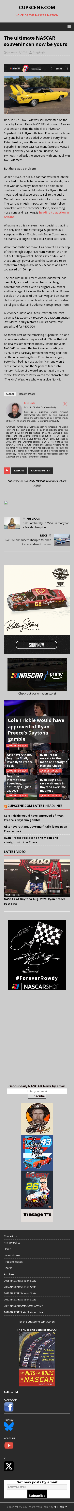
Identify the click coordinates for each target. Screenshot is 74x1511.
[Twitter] (65, 403)
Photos (8, 1268)
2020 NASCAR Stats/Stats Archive (23, 1312)
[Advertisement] (37, 1042)
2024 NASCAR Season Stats (20, 1287)
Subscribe (37, 1096)
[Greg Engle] (14, 416)
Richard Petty (40, 470)
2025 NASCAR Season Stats (20, 1280)
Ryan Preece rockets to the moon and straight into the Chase (53, 760)
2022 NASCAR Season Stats (20, 1299)
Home (7, 1249)
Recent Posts (27, 393)
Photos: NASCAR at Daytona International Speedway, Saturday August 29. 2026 (20, 781)
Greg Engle (39, 52)
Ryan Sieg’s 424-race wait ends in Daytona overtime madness (53, 785)
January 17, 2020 (17, 52)
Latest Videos (12, 1255)
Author (10, 393)
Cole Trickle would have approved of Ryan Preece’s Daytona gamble (36, 729)
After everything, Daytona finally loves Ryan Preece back (20, 760)
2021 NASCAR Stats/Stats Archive (23, 1306)
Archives (9, 1274)
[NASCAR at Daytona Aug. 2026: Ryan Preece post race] (37, 878)
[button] (68, 26)
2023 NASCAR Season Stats (20, 1293)
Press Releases (13, 1261)
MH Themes (60, 1507)
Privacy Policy (12, 1242)
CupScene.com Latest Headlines (34, 806)
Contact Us (10, 1236)
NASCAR (19, 470)
